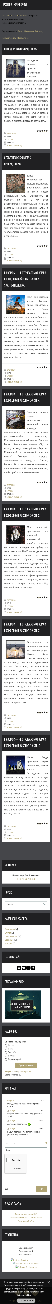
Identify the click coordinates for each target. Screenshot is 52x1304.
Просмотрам (23, 38)
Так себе (12, 1052)
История (23, 15)
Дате (19, 31)
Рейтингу (39, 31)
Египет (8, 933)
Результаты (10, 1071)
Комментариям (9, 38)
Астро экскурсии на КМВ (26, 1214)
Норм (10, 1049)
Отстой (11, 1056)
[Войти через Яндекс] (28, 968)
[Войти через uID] (19, 968)
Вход (32, 879)
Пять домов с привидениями (20, 49)
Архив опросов (24, 1071)
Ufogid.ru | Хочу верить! (15, 4)
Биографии (10, 929)
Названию (29, 31)
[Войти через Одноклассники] (33, 968)
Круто (11, 1045)
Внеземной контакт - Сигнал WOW (26, 1218)
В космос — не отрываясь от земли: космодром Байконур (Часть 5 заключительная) (25, 279)
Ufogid (10, 140)
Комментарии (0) (14, 146)
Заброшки (11, 134)
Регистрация (23, 879)
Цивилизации (11, 936)
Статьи (14, 15)
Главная (5, 15)
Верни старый (14, 1059)
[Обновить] (45, 1144)
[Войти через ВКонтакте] (24, 968)
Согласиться (26, 1300)
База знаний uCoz (26, 1221)
